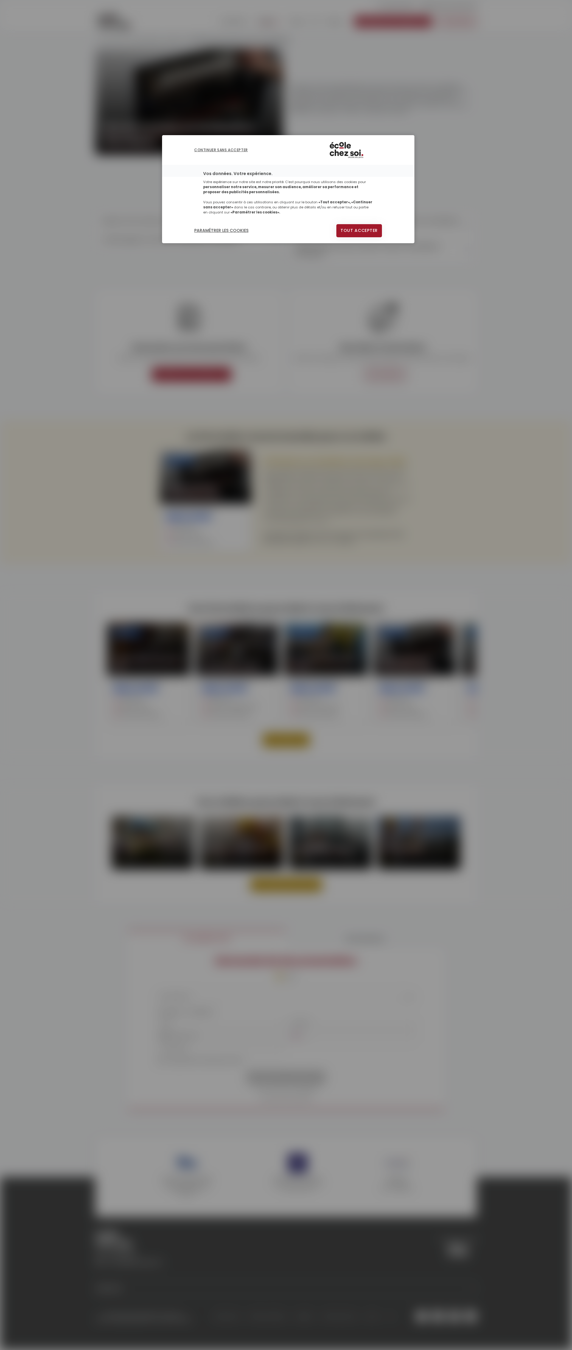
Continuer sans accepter (221, 149)
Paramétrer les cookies (221, 230)
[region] (288, 189)
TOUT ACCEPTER (359, 230)
